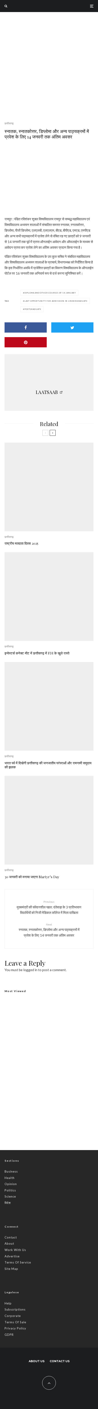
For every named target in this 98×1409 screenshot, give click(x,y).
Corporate (13, 1316)
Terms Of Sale (15, 1322)
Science (10, 1196)
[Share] (26, 327)
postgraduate (32, 309)
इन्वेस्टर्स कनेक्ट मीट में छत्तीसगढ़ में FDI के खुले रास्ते (37, 653)
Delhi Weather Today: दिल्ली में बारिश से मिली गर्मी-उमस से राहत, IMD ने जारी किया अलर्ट (58, 1086)
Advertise (12, 1256)
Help (8, 1303)
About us (36, 1361)
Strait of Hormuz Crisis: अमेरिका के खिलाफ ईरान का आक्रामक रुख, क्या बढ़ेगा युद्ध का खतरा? (57, 1129)
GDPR (9, 1334)
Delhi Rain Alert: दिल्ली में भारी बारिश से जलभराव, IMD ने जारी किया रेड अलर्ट (49, 1067)
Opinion (11, 1184)
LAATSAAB (47, 392)
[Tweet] (72, 327)
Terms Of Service (18, 1262)
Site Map (11, 1269)
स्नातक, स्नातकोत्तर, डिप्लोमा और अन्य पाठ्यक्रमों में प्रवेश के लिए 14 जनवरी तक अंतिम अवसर (49, 930)
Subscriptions (15, 1309)
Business (11, 1171)
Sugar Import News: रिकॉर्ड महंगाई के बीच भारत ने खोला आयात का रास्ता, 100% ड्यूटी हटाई (57, 1107)
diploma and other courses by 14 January (50, 293)
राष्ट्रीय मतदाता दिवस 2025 (21, 543)
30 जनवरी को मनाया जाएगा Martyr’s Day (32, 877)
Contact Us (60, 1361)
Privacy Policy (15, 1328)
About (9, 1243)
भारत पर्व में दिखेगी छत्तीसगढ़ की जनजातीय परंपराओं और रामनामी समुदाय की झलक (48, 765)
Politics (10, 1190)
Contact (11, 1237)
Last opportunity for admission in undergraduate (56, 301)
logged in (30, 970)
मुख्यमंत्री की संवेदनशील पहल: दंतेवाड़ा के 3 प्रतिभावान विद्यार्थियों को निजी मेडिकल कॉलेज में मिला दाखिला (49, 907)
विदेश (8, 1203)
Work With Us (15, 1250)
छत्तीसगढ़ (9, 123)
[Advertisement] (49, 63)
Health (10, 1178)
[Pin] (26, 342)
